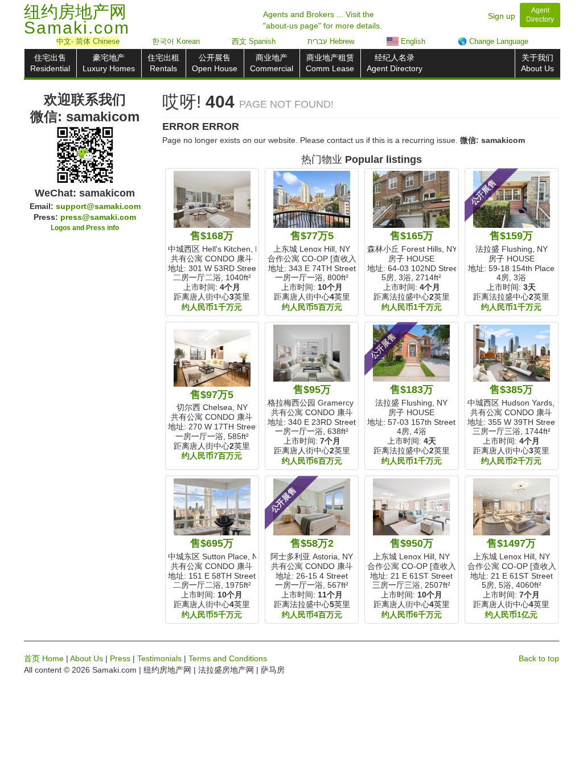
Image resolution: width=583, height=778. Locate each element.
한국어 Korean (176, 41)
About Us (86, 658)
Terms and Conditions (227, 658)
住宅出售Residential (50, 63)
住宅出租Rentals (163, 63)
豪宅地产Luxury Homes (109, 63)
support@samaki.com (98, 206)
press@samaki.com (98, 217)
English (412, 41)
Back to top (539, 658)
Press (120, 658)
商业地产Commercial (271, 63)
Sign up (501, 16)
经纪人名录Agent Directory (394, 63)
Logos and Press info (85, 228)
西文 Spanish (254, 41)
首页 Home (44, 658)
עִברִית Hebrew (330, 41)
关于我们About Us (537, 63)
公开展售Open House (214, 63)
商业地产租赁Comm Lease (330, 63)
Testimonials (159, 658)
